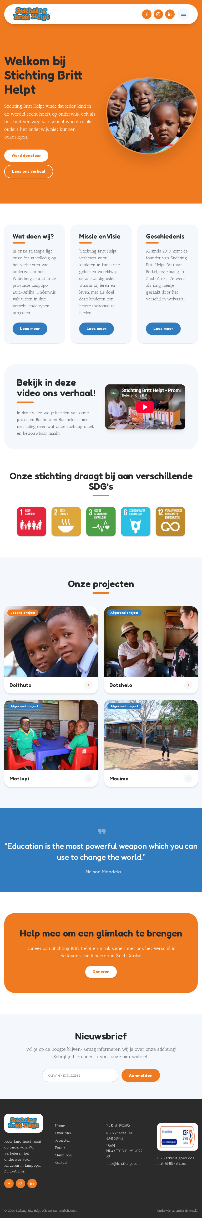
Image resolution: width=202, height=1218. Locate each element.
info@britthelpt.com (123, 1163)
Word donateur (26, 155)
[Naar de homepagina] (31, 14)
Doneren (101, 971)
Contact (61, 1162)
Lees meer (30, 328)
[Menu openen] (183, 14)
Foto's (60, 1148)
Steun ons (63, 1155)
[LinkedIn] (170, 14)
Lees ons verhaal (28, 171)
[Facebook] (147, 14)
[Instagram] (158, 14)
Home (60, 1125)
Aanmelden (141, 1075)
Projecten (62, 1140)
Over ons (63, 1133)
